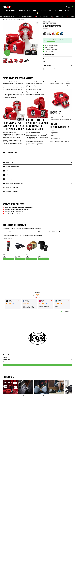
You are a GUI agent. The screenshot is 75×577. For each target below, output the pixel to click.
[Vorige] (4, 248)
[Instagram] (55, 3)
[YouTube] (57, 3)
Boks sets (14, 19)
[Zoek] (66, 7)
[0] (71, 7)
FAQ (22, 3)
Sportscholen (5, 3)
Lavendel (19, 256)
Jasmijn (16, 256)
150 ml (27, 256)
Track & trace (18, 3)
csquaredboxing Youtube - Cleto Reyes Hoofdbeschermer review (19, 213)
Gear (6, 19)
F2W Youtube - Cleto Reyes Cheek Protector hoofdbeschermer (19, 207)
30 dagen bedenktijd (49, 47)
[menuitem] (5, 3)
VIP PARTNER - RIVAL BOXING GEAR (37, 0)
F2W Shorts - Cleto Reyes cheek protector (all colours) (17, 209)
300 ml (4, 256)
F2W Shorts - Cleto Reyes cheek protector (14, 211)
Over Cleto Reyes (37, 354)
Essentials (37, 357)
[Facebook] (52, 3)
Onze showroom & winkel (49, 58)
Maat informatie (47, 65)
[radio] (45, 33)
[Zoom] (37, 22)
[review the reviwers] (19, 301)
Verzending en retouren (49, 54)
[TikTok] (58, 3)
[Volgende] (71, 248)
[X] (54, 3)
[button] (66, 3)
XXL (47, 256)
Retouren (13, 3)
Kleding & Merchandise (37, 362)
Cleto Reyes (10, 19)
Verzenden (9, 3)
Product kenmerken (48, 61)
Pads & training (37, 359)
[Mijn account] (69, 7)
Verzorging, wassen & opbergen (50, 69)
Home (4, 19)
